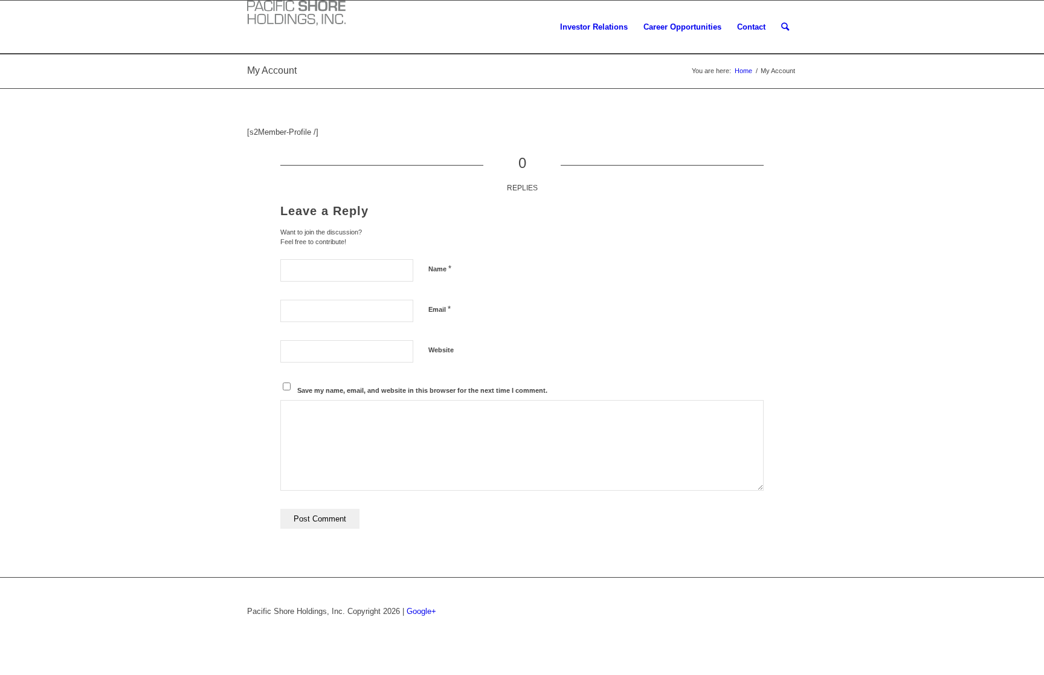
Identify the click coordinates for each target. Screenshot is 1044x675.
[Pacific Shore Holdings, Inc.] (296, 16)
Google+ (421, 611)
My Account (272, 70)
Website (441, 350)
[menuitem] (594, 27)
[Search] (785, 27)
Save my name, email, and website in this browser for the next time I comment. (422, 390)
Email (439, 309)
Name (439, 268)
